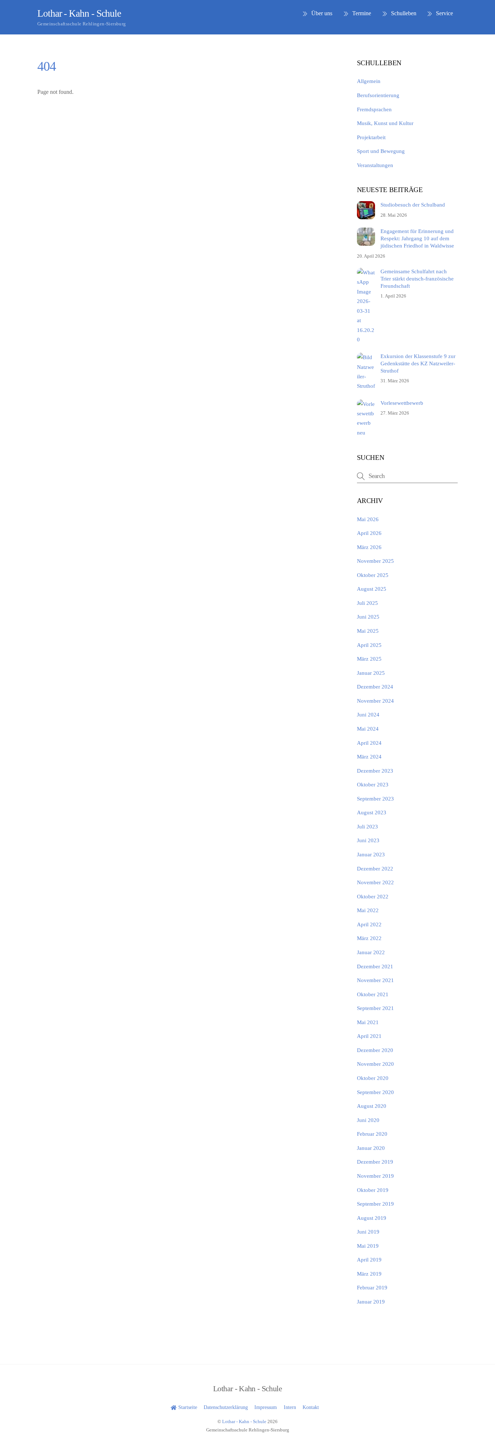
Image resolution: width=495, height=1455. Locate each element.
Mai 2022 (368, 910)
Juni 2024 (368, 714)
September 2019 (375, 1204)
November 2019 (375, 1176)
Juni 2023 (368, 840)
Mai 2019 (368, 1246)
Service (443, 13)
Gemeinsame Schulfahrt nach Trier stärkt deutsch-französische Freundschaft (417, 278)
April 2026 (369, 533)
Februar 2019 (372, 1287)
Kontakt (311, 1407)
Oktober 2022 (372, 896)
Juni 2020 (368, 1120)
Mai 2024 (368, 729)
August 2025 (371, 589)
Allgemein (368, 81)
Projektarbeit (371, 137)
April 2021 (369, 1036)
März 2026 (369, 547)
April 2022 (369, 924)
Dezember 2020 (375, 1050)
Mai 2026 (368, 519)
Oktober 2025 (372, 575)
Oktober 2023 (372, 784)
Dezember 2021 (375, 966)
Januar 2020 (371, 1148)
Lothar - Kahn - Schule (244, 1421)
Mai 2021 (368, 1022)
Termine (361, 13)
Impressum (265, 1407)
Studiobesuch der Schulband (412, 204)
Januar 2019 (371, 1301)
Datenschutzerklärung (226, 1407)
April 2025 (369, 645)
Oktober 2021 (372, 994)
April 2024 (369, 743)
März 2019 (369, 1274)
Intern (290, 1407)
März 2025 (369, 659)
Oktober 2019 (372, 1190)
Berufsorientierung (378, 95)
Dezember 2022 (375, 868)
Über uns (321, 13)
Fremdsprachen (374, 109)
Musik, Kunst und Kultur (385, 123)
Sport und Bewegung (381, 151)
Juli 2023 (367, 826)
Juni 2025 (368, 617)
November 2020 (375, 1064)
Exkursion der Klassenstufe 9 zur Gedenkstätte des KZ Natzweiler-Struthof (418, 363)
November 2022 (375, 882)
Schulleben (403, 13)
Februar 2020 (372, 1134)
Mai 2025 (368, 631)
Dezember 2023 (375, 771)
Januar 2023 (371, 854)
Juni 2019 (368, 1232)
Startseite (187, 1407)
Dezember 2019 (375, 1162)
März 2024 (369, 756)
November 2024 (375, 701)
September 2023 (375, 798)
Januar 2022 (371, 952)
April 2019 (369, 1259)
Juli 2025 (367, 603)
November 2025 (375, 561)
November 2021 (375, 980)
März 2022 (369, 938)
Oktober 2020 (372, 1078)
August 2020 (371, 1106)
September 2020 (375, 1092)
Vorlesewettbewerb (401, 403)
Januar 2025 (371, 673)
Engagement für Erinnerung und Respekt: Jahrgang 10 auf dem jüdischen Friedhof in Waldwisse (417, 238)
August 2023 (371, 812)
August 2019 (371, 1218)
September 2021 (375, 1008)
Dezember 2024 (375, 686)
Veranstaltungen (375, 165)
